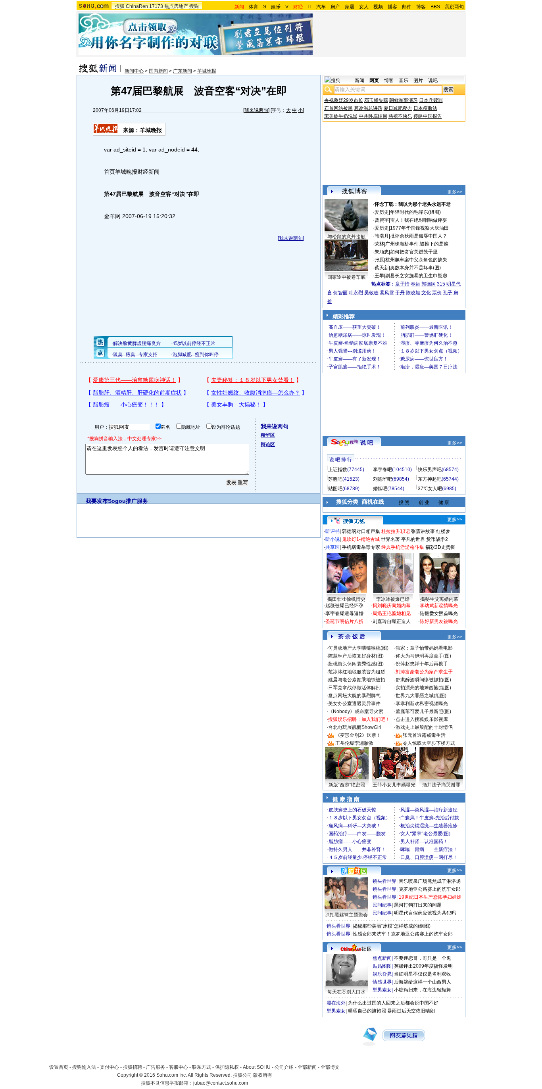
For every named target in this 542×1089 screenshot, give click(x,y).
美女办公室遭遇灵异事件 (354, 703)
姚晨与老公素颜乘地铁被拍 (356, 680)
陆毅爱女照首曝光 (439, 613)
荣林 (379, 244)
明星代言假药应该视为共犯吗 (425, 913)
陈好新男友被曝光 (439, 621)
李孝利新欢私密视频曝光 (422, 703)
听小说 (332, 539)
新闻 (359, 80)
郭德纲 (428, 284)
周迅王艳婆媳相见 (392, 613)
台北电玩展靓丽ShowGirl (354, 727)
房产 (335, 7)
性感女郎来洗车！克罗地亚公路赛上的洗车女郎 (403, 934)
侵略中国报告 (427, 116)
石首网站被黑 (338, 108)
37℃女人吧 (430, 488)
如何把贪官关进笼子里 (414, 252)
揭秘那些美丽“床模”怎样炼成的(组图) (392, 926)
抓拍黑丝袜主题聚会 (346, 915)
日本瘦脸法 (425, 108)
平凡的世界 (413, 539)
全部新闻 (307, 1067)
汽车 (321, 7)
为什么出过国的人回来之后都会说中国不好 (393, 1003)
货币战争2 (437, 539)
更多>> (454, 192)
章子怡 (402, 284)
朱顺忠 (382, 252)
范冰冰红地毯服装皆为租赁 (356, 672)
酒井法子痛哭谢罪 (441, 785)
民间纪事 (382, 905)
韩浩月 (382, 236)
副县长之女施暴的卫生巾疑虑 (416, 275)
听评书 (332, 531)
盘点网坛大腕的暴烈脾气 (354, 695)
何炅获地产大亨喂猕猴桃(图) (358, 648)
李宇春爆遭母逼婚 (344, 613)
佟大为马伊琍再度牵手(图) (423, 656)
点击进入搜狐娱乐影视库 (422, 719)
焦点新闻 (382, 958)
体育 (253, 7)
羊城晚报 (206, 71)
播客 (392, 7)
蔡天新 (382, 267)
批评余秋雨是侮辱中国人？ (418, 236)
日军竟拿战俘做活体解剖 (354, 687)
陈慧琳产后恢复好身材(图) (356, 656)
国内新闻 (158, 71)
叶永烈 (356, 292)
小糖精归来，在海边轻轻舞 (422, 990)
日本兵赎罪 (431, 100)
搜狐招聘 (132, 1067)
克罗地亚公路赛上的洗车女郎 (430, 889)
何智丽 (340, 292)
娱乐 (276, 7)
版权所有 (262, 1075)
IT (309, 7)
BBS (435, 7)
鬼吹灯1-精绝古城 (361, 539)
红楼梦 (443, 531)
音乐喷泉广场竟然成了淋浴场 (430, 881)
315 (441, 284)
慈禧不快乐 (400, 116)
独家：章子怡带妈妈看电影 (424, 648)
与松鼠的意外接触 (346, 237)
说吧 (433, 80)
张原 (379, 260)
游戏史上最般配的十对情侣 (424, 727)
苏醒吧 (335, 479)
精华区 (268, 435)
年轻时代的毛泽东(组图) (415, 212)
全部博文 (330, 1067)
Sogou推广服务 (128, 501)
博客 (421, 7)
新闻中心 (134, 71)
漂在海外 (336, 1003)
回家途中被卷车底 (346, 277)
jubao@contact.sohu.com (220, 1083)
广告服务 (155, 1067)
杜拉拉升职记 (395, 531)
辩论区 (268, 444)
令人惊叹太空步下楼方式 (429, 743)
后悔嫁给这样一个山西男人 (422, 982)
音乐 (403, 80)
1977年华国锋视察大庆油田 (419, 228)
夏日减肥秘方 (398, 108)
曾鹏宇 (382, 220)
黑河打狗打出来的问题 (418, 905)
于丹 (400, 292)
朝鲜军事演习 (403, 100)
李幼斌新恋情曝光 (439, 605)
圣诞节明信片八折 (344, 621)
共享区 (332, 547)
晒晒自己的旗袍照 (367, 1011)
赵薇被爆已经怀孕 (344, 605)
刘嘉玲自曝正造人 (392, 621)
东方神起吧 (430, 479)
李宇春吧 (382, 469)
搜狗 (194, 6)
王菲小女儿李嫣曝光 (394, 785)
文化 (426, 292)
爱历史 (382, 212)
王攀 (379, 275)
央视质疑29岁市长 (343, 100)
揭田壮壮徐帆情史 (346, 599)
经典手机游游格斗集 (402, 547)
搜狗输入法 (84, 1067)
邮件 (406, 7)
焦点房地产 (176, 6)
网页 (374, 80)
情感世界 (382, 982)
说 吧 (366, 442)
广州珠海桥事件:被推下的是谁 (416, 244)
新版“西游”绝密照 (347, 785)
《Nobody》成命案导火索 (355, 711)
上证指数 (337, 469)
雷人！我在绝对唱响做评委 (418, 220)
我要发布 (97, 501)
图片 (418, 80)
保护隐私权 (227, 1067)
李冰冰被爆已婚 (392, 599)
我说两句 (454, 7)
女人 (364, 7)
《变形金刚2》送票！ (358, 735)
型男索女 (382, 990)
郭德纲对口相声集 (361, 531)
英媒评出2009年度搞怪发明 (423, 966)
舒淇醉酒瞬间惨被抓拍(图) (423, 680)
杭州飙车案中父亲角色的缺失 (416, 260)
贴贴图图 (382, 966)
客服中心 (178, 1067)
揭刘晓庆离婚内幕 (392, 605)
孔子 (447, 292)
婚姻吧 (380, 488)
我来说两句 (256, 110)
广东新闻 (182, 71)
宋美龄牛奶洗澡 (340, 116)
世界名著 (390, 539)
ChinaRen (137, 6)
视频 (378, 7)
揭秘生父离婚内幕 (439, 599)
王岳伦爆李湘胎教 (354, 743)
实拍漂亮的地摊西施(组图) (423, 687)
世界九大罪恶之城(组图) (421, 695)
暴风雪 (387, 292)
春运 (415, 284)
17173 (156, 6)
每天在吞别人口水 (346, 992)
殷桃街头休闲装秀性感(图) (356, 664)
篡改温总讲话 (368, 108)
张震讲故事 (423, 531)
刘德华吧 (382, 479)
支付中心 (109, 1067)
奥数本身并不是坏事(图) (415, 267)
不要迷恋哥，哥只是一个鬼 (422, 958)
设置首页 (58, 1067)
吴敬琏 (371, 292)
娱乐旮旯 (382, 974)
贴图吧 (335, 488)
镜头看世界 (384, 881)
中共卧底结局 (373, 116)
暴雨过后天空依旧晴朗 (411, 1011)
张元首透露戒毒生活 (424, 735)
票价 (437, 292)
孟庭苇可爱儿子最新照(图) (423, 711)
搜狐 (120, 6)
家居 (349, 7)
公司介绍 (284, 1067)
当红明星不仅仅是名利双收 (422, 974)
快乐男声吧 (430, 469)
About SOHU (257, 1067)
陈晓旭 (413, 292)
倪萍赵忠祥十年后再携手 (422, 664)
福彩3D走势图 (440, 547)
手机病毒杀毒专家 (361, 547)
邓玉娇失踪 (376, 100)
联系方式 (201, 1067)
